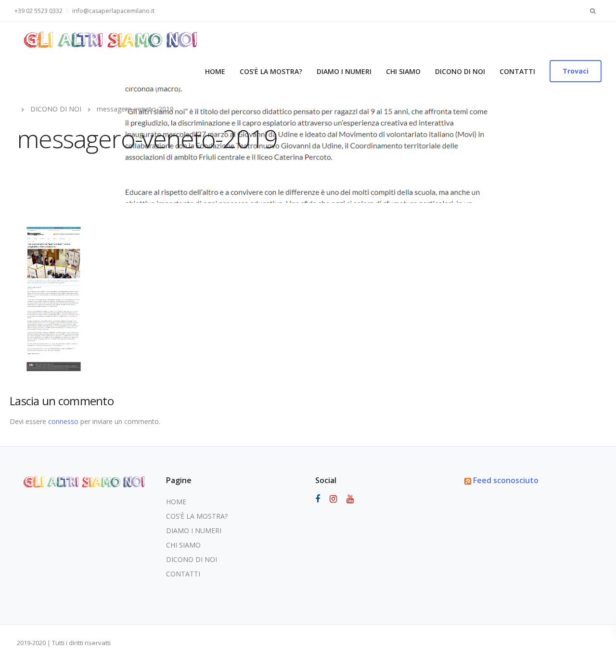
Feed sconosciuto (506, 480)
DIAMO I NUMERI (344, 71)
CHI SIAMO (403, 71)
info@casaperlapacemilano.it (113, 11)
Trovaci (576, 70)
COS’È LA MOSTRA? (271, 71)
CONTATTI (517, 71)
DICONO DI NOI (460, 71)
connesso (63, 421)
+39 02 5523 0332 (38, 11)
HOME (215, 71)
